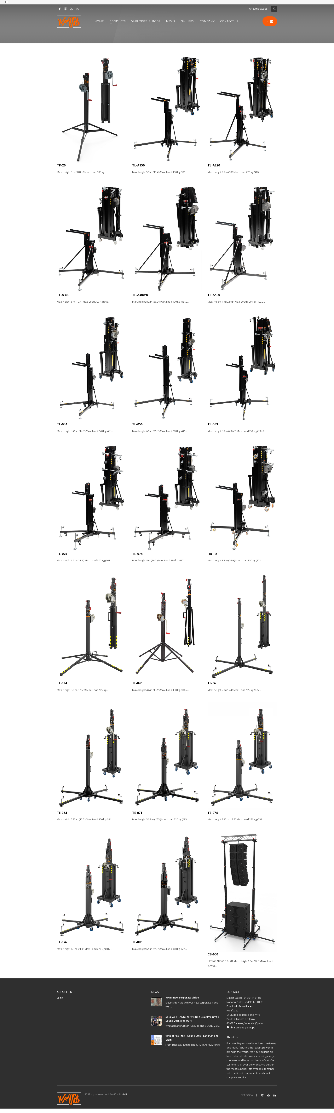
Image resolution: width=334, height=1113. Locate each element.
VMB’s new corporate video (182, 997)
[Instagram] (65, 9)
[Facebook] (60, 9)
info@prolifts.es (243, 1006)
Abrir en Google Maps (242, 1027)
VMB (124, 1094)
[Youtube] (71, 9)
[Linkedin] (77, 9)
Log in (60, 997)
